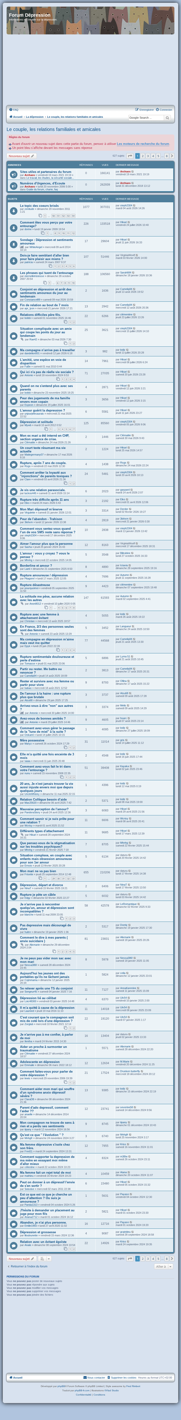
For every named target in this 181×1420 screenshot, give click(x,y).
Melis (123, 705)
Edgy (27, 897)
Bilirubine (125, 553)
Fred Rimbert (133, 1386)
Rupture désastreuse (35, 585)
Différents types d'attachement (42, 831)
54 (73, 215)
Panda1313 (31, 1204)
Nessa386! (31, 965)
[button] (129, 156)
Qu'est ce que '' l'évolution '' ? (42, 1135)
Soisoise (29, 1189)
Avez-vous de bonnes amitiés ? (43, 718)
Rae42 (33, 339)
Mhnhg (28, 560)
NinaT (28, 888)
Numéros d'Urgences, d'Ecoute (42, 183)
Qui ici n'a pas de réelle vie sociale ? (47, 372)
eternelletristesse (34, 276)
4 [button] (153, 156)
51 (58, 215)
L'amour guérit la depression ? (42, 410)
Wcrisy (29, 825)
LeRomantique (128, 904)
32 (68, 878)
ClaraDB (29, 1099)
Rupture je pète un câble (38, 894)
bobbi (28, 318)
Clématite (30, 442)
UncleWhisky (32, 794)
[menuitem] (13, 110)
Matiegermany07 (34, 454)
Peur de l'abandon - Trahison (41, 519)
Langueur (125, 626)
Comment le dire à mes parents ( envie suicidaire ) (44, 939)
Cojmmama (31, 980)
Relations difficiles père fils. (40, 315)
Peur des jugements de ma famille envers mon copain (45, 399)
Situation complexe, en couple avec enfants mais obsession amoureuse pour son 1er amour (46, 859)
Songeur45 (31, 991)
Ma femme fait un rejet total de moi (45, 1172)
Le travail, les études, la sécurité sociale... (50, 177)
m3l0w (124, 1156)
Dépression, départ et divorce (41, 885)
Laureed (29, 1010)
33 (73, 878)
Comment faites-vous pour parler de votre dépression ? (46, 1073)
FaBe (28, 366)
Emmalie (29, 1065)
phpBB (61, 1386)
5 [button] (158, 156)
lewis (27, 1078)
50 (53, 215)
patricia (29, 262)
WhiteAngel (35, 247)
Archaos (30, 175)
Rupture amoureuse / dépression (44, 575)
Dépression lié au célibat (38, 998)
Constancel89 (32, 299)
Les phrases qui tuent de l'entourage (46, 273)
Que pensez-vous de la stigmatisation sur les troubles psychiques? (47, 844)
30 (58, 878)
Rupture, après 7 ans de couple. (43, 463)
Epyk (27, 646)
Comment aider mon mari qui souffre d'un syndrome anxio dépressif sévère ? (47, 1092)
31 (63, 878)
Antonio (29, 375)
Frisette (29, 874)
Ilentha (28, 1041)
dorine (28, 229)
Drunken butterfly (130, 1071)
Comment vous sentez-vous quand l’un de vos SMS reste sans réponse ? (47, 530)
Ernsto (28, 865)
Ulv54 (123, 997)
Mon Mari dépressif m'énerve (41, 509)
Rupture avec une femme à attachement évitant (39, 616)
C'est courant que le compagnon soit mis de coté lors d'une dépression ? (47, 1019)
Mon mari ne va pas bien (38, 871)
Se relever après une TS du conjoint (46, 988)
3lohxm (29, 522)
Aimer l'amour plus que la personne (46, 543)
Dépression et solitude (36, 422)
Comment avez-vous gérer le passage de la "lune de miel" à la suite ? (47, 729)
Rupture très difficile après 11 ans (44, 499)
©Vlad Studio (111, 1390)
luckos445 (30, 493)
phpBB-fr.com (82, 1390)
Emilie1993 (31, 1225)
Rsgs (28, 466)
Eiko (27, 502)
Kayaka (124, 766)
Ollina (123, 680)
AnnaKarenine (128, 988)
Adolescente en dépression (40, 1062)
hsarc (123, 718)
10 (63, 233)
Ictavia (124, 565)
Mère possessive (32, 740)
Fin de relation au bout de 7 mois (44, 305)
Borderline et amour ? (36, 565)
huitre (28, 932)
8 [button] (167, 156)
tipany (28, 1129)
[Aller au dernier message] (132, 171)
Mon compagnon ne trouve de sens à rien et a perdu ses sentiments (47, 1124)
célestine (30, 1167)
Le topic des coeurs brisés (39, 206)
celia (122, 973)
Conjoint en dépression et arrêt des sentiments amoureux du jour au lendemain (45, 293)
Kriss (123, 1144)
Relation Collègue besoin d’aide (43, 799)
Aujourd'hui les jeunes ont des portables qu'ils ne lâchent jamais (44, 975)
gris (122, 740)
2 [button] (143, 156)
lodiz (122, 349)
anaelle (29, 1114)
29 (53, 878)
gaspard (125, 489)
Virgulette (30, 512)
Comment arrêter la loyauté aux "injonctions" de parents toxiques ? (46, 474)
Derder (124, 509)
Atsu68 (29, 700)
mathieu (29, 1175)
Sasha (28, 546)
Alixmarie (34, 944)
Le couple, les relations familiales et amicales (54, 129)
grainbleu (125, 1231)
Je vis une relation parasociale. (43, 490)
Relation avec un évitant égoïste (43, 1242)
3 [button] (148, 156)
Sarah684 (125, 272)
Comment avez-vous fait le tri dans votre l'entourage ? (45, 768)
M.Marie (124, 1061)
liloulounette (31, 1235)
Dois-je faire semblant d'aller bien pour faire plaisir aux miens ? (44, 257)
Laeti (27, 568)
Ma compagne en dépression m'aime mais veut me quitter (47, 641)
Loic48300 (30, 1001)
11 (68, 233)
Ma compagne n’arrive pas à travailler (47, 350)
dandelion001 (32, 353)
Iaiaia (27, 761)
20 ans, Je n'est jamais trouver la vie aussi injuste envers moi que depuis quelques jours (46, 787)
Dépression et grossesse (38, 1232)
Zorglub (29, 1024)
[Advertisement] (90, 70)
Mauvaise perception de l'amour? (44, 809)
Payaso (124, 1194)
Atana (123, 1172)
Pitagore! (30, 578)
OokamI (29, 734)
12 (73, 233)
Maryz (28, 743)
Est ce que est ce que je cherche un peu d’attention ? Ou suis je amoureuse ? (46, 1198)
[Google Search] (167, 118)
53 (68, 215)
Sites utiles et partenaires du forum (45, 172)
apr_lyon (29, 308)
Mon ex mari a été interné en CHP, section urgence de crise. (44, 437)
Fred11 (29, 1151)
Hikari (123, 222)
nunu (27, 773)
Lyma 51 (125, 656)
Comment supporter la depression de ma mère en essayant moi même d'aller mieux (47, 1160)
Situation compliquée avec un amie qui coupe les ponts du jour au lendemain (46, 332)
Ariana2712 (31, 1217)
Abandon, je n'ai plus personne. (43, 1222)
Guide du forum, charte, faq (42, 189)
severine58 (126, 1107)
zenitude (29, 209)
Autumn (124, 575)
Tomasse (30, 663)
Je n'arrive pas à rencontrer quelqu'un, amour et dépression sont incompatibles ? (47, 908)
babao (28, 688)
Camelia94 (126, 289)
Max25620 (31, 802)
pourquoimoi (31, 588)
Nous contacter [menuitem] (96, 1377)
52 (63, 215)
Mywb (28, 425)
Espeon (29, 404)
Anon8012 (35, 603)
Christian (30, 621)
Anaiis (28, 1245)
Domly (124, 925)
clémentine (126, 314)
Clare (28, 479)
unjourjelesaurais (34, 413)
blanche (29, 914)
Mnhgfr (29, 1138)
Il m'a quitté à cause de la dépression (47, 1007)
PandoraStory (32, 812)
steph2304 (126, 205)
